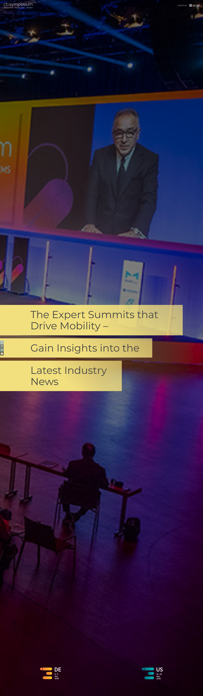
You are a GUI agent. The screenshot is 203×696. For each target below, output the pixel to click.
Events (181, 5)
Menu (196, 5)
